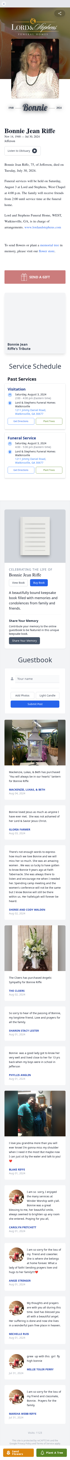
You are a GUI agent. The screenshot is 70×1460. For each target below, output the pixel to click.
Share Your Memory (24, 640)
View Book (18, 582)
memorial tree (49, 245)
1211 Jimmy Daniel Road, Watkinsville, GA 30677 (30, 412)
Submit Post (35, 704)
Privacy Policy (25, 1443)
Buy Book (39, 582)
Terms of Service (45, 1443)
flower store (47, 251)
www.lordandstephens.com (42, 227)
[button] (35, 742)
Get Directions (20, 421)
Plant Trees (49, 421)
